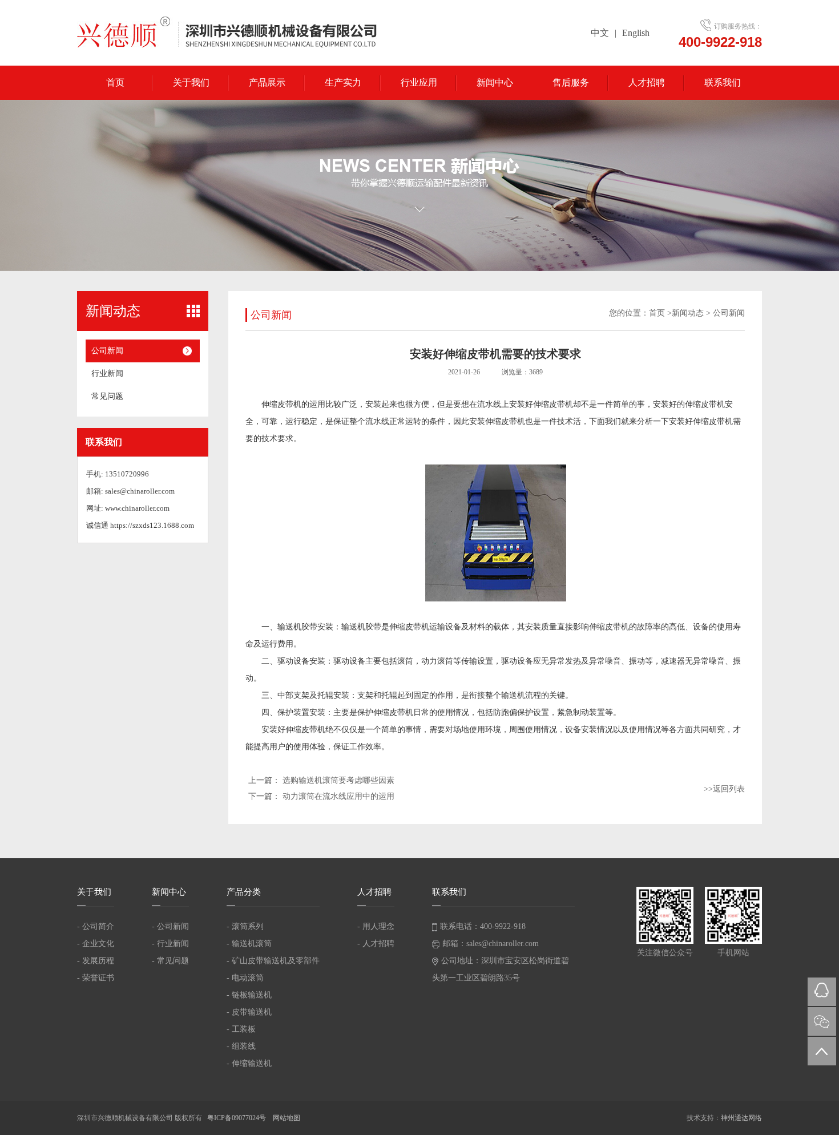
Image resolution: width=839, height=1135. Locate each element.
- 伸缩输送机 (249, 1063)
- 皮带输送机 (249, 1012)
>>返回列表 (724, 789)
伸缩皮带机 (281, 404)
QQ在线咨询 (822, 992)
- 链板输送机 (249, 995)
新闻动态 (688, 313)
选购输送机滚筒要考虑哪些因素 (338, 780)
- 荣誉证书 (95, 978)
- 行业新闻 (170, 943)
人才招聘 (646, 82)
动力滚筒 (437, 661)
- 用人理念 (375, 926)
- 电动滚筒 (245, 978)
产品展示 (267, 82)
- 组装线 (241, 1046)
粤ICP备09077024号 (237, 1118)
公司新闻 (107, 350)
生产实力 (343, 82)
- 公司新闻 (170, 926)
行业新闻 (107, 373)
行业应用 (419, 82)
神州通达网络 (741, 1118)
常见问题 (107, 396)
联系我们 (722, 82)
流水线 (489, 404)
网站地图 (286, 1118)
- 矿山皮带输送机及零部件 (273, 960)
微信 (822, 1021)
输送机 (353, 627)
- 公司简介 (95, 926)
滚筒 (405, 661)
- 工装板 (241, 1029)
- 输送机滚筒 (249, 943)
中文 (600, 33)
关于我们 (191, 82)
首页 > (660, 313)
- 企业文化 (95, 943)
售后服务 (570, 82)
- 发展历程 (95, 960)
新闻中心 (495, 82)
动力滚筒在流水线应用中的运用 (338, 796)
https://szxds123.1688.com (152, 525)
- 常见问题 (170, 960)
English (636, 33)
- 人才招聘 (375, 943)
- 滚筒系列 (245, 926)
